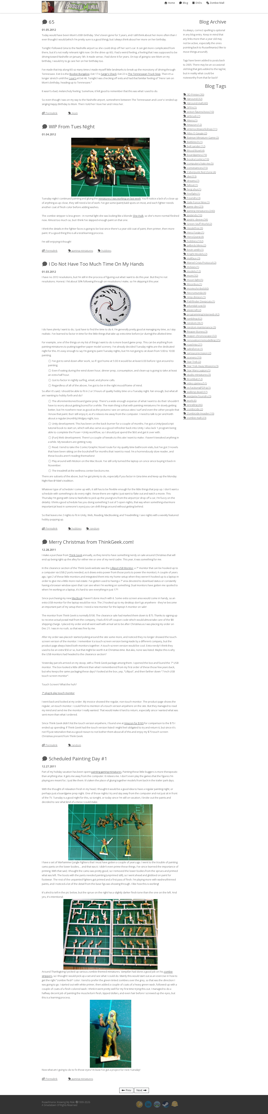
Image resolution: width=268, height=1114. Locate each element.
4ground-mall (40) (197, 103)
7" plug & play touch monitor (58, 693)
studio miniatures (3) (198, 374)
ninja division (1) (196, 297)
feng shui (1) (193, 189)
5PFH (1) (191, 107)
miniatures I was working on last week (119, 198)
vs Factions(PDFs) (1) (198, 387)
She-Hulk (138, 216)
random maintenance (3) (201, 327)
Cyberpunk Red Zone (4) (201, 172)
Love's (72, 78)
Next (139, 1090)
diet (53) (191, 176)
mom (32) (192, 275)
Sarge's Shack (109, 74)
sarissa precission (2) (198, 353)
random (94, 528)
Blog (185, 3)
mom (74, 113)
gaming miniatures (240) (200, 211)
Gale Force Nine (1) (198, 202)
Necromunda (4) (196, 293)
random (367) (194, 323)
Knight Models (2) (196, 254)
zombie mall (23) (196, 418)
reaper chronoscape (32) (201, 336)
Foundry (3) (193, 198)
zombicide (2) (194, 409)
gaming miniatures (82, 250)
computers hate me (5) (199, 163)
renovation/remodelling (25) (203, 340)
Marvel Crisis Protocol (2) (201, 262)
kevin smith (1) (194, 249)
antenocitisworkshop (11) (201, 129)
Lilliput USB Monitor (121, 568)
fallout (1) (192, 185)
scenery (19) (193, 357)
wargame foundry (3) (198, 396)
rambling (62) (194, 318)
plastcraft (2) (193, 310)
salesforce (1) (194, 349)
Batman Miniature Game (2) (202, 137)
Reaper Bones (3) (196, 331)
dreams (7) (192, 180)
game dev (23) (194, 206)
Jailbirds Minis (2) (196, 245)
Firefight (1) (193, 193)
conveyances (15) (197, 168)
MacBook (77, 598)
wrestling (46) (194, 405)
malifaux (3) (193, 258)
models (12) (193, 271)
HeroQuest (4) (195, 236)
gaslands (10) (194, 215)
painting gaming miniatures (106, 772)
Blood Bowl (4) (195, 150)
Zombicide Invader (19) (200, 413)
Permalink (51, 113)
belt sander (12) (195, 146)
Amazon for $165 (134, 723)
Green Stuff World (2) (199, 224)
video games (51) (196, 383)
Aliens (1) (191, 120)
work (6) (191, 400)
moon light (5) (194, 280)
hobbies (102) (194, 241)
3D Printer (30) (195, 94)
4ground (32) (194, 99)
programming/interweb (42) (202, 314)
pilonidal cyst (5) (196, 305)
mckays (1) (192, 267)
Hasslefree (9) (194, 228)
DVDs (198, 3)
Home (171, 3)
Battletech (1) (194, 142)
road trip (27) (194, 344)
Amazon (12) (194, 124)
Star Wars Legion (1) (198, 370)
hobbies (106, 250)
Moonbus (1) (194, 284)
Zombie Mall (216, 3)
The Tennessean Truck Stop (144, 74)
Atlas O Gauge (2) (196, 133)
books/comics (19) (197, 159)
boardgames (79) (196, 155)
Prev (128, 1090)
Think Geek (75, 555)
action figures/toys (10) (200, 111)
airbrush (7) (193, 116)
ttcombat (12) (194, 379)
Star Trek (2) (193, 361)
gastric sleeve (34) (197, 219)
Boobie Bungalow (79, 74)
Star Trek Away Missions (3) (202, 366)
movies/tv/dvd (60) (197, 288)
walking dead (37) (196, 392)
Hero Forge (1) (195, 232)
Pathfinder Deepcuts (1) (200, 301)
